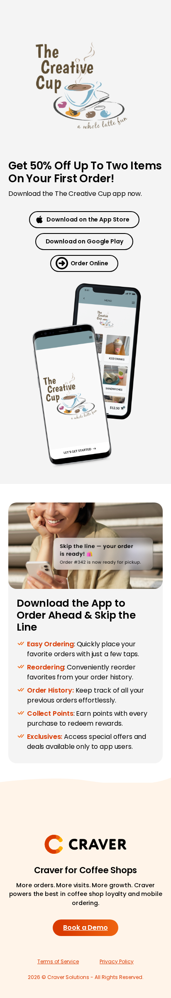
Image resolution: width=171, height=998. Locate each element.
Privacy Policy (117, 961)
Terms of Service (58, 961)
